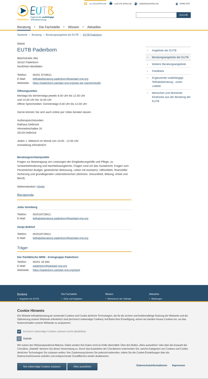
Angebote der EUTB (164, 50)
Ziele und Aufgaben (72, 299)
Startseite (22, 35)
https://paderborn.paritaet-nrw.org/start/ (56, 270)
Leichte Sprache (123, 4)
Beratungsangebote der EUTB (62, 35)
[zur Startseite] (35, 13)
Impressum (178, 365)
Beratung (24, 27)
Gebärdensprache (149, 4)
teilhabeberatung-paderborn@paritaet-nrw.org (60, 78)
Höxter (41, 186)
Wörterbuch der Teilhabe (119, 299)
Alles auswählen (82, 366)
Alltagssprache (97, 4)
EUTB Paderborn (92, 35)
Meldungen (156, 299)
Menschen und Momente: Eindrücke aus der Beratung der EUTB (171, 97)
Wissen (73, 27)
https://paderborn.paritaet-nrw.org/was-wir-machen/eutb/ (67, 83)
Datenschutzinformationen (151, 365)
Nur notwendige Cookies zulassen (41, 366)
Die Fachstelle (49, 27)
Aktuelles (94, 27)
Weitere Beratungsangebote (169, 64)
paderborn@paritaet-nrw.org (50, 265)
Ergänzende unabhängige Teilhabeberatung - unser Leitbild (167, 82)
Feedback (158, 71)
